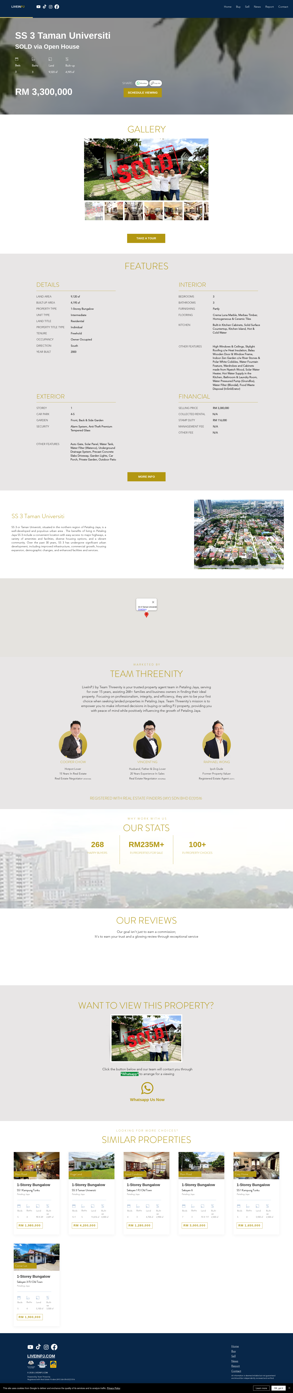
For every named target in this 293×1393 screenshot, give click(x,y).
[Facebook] (56, 6)
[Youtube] (38, 6)
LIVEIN (16, 6)
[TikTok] (44, 6)
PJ (23, 6)
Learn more (261, 1388)
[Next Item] (202, 169)
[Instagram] (50, 6)
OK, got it (278, 1388)
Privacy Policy (113, 1388)
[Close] (289, 1388)
